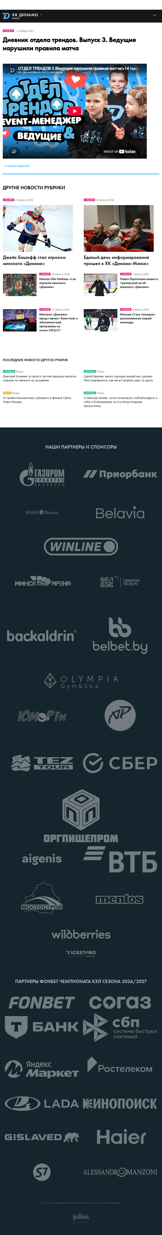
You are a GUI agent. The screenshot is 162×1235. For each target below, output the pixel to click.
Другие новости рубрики (34, 188)
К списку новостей (17, 166)
